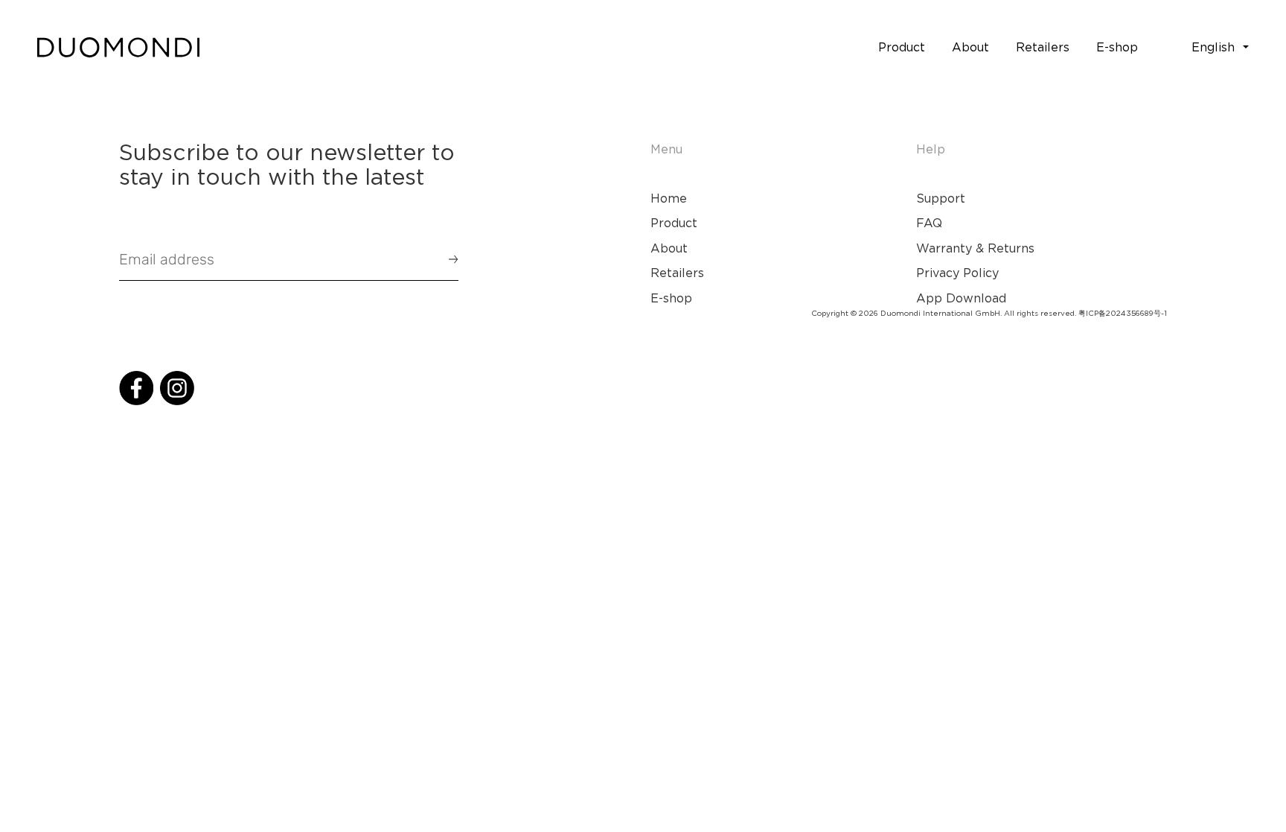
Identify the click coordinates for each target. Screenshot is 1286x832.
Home (668, 198)
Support (940, 198)
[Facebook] (136, 388)
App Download (961, 298)
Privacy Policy (957, 272)
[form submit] (446, 259)
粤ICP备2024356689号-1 (1122, 313)
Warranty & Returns (975, 248)
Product (673, 222)
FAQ (929, 222)
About (669, 248)
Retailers (677, 272)
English (1213, 47)
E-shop (671, 298)
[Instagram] (177, 388)
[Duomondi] (118, 47)
